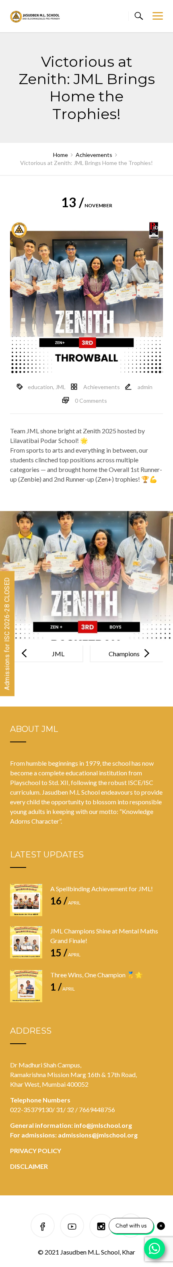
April (65, 903)
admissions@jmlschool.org (98, 1135)
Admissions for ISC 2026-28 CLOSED (7, 633)
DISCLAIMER (29, 1166)
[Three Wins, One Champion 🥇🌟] (26, 986)
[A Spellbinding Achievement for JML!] (26, 900)
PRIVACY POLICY (35, 1150)
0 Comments (91, 400)
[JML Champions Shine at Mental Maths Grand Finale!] (26, 942)
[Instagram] (101, 1227)
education (40, 386)
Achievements (101, 386)
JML (61, 386)
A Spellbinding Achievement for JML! (101, 888)
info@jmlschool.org (103, 1125)
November (86, 205)
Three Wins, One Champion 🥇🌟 (96, 975)
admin (145, 386)
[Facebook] (43, 1227)
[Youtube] (72, 1227)
